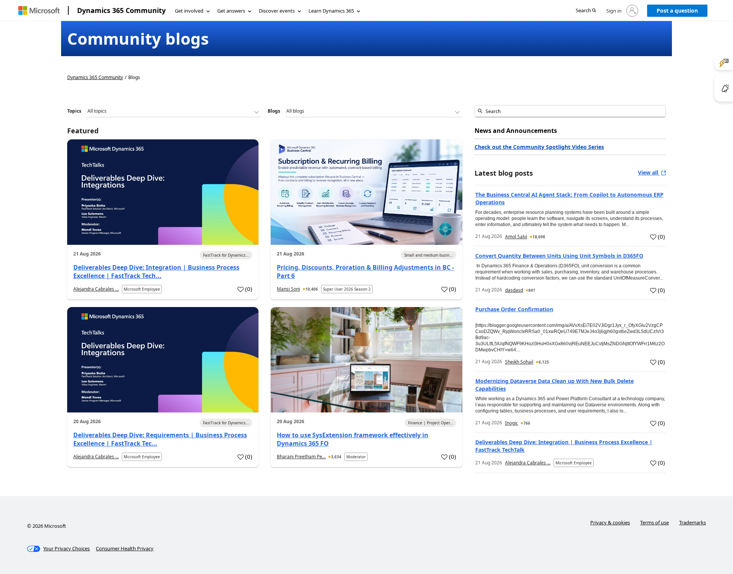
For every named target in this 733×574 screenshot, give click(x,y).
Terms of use (654, 522)
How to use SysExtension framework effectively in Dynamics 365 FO (352, 439)
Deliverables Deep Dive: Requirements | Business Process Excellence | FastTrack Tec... (160, 439)
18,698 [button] (539, 236)
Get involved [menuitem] (189, 10)
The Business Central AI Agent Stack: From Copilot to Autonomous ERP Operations (569, 198)
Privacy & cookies (610, 522)
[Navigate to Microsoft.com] (39, 10)
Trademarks (692, 522)
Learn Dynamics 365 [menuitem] (331, 10)
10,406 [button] (311, 289)
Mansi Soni (288, 289)
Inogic (511, 423)
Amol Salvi (516, 236)
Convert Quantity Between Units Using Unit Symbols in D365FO (559, 255)
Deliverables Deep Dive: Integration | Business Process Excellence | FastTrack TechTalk (563, 445)
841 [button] (531, 290)
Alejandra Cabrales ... (96, 289)
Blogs (274, 111)
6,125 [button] (544, 362)
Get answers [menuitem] (231, 10)
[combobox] (570, 111)
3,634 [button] (336, 456)
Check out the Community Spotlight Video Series (539, 146)
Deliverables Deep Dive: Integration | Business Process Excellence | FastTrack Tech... (156, 271)
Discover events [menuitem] (277, 10)
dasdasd (514, 290)
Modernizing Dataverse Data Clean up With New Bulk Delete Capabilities (554, 384)
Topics (74, 111)
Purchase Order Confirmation (514, 309)
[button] (586, 11)
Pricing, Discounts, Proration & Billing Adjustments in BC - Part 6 (365, 271)
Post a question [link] (677, 10)
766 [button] (526, 423)
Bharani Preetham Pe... (301, 456)
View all (649, 172)
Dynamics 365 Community (121, 10)
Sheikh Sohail (519, 362)
